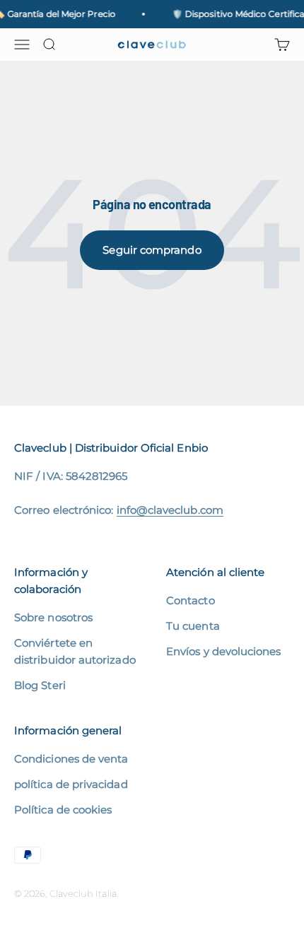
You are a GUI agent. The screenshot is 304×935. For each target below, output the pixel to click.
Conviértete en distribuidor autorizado (75, 651)
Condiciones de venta (71, 758)
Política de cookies (63, 809)
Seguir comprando (152, 250)
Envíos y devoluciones (223, 651)
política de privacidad (71, 784)
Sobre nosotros (53, 617)
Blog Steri (40, 685)
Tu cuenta (193, 626)
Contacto (190, 600)
